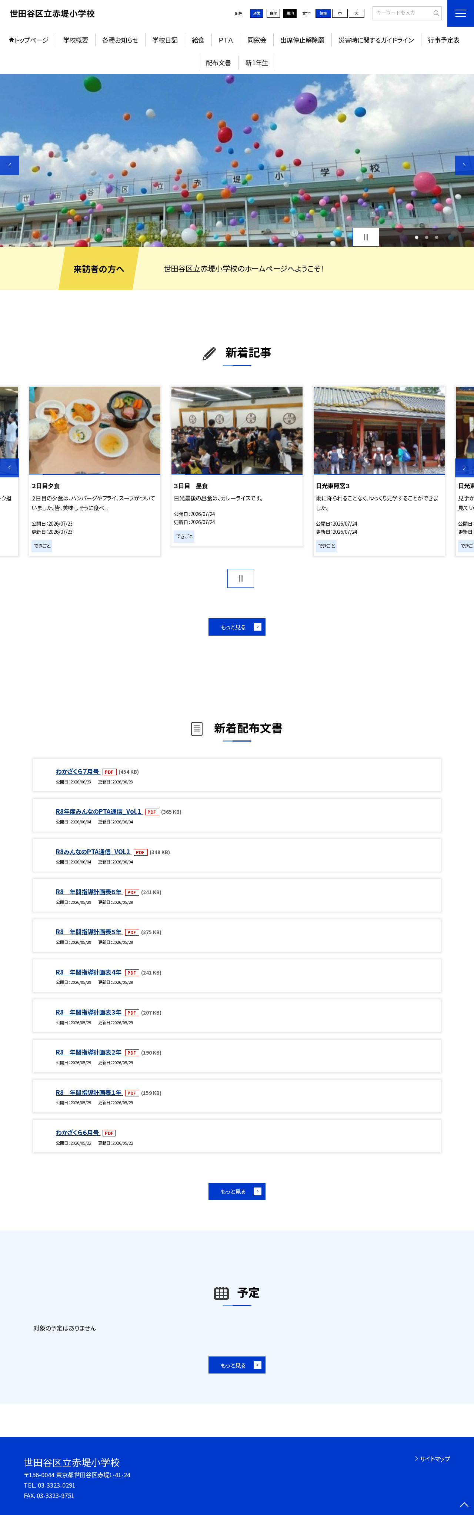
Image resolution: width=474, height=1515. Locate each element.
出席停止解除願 (302, 39)
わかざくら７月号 (78, 771)
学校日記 (164, 39)
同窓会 (256, 39)
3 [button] (436, 237)
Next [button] (464, 165)
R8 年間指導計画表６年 (89, 891)
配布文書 (218, 62)
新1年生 (257, 62)
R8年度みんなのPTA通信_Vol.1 (99, 811)
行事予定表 (444, 39)
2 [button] (426, 237)
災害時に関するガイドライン (376, 39)
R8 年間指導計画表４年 (89, 972)
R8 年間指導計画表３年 (89, 1012)
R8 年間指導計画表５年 (89, 931)
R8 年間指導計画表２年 (89, 1052)
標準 (323, 13)
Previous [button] (9, 165)
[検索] (435, 13)
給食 (198, 39)
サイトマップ (435, 1458)
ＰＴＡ (225, 39)
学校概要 (75, 39)
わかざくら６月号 (78, 1132)
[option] (237, 160)
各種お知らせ (120, 39)
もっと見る (233, 627)
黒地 (290, 13)
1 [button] (416, 237)
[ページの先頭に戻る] (464, 1505)
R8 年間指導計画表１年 (89, 1092)
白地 (273, 13)
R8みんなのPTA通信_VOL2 (93, 851)
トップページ (31, 39)
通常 (256, 13)
